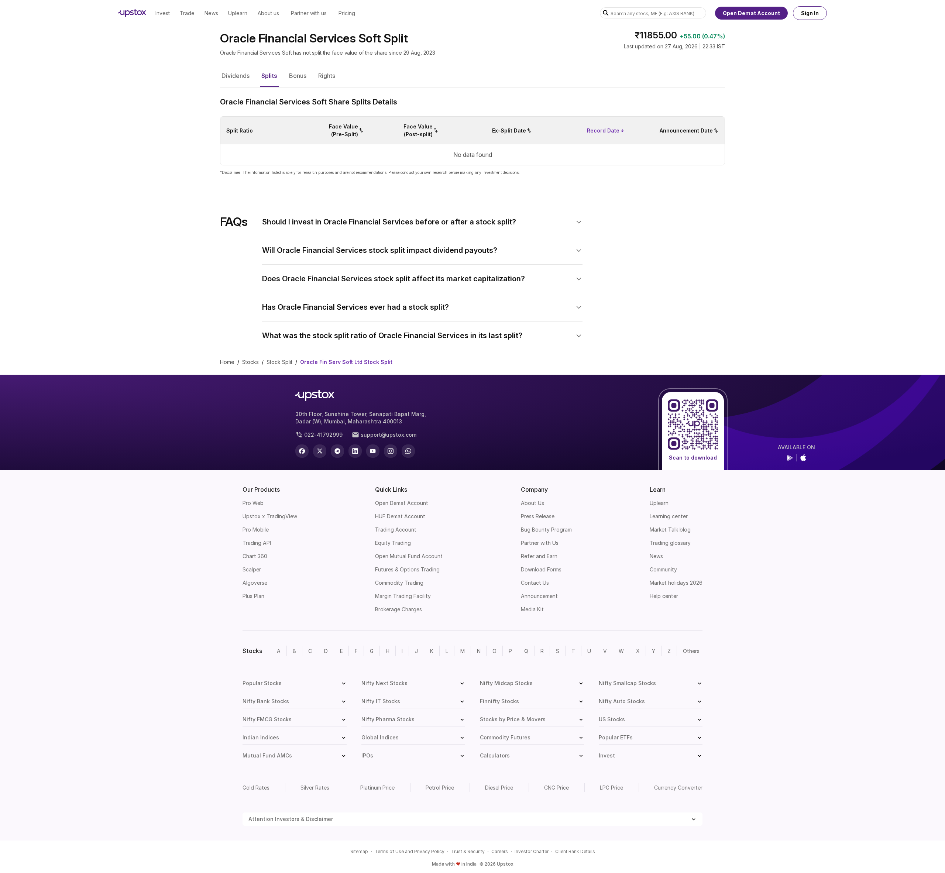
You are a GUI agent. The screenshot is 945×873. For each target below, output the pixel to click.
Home (227, 362)
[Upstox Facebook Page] (302, 451)
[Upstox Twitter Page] (319, 451)
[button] (235, 75)
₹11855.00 (656, 35)
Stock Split (279, 362)
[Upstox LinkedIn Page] (355, 451)
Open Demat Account (751, 13)
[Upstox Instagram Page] (390, 451)
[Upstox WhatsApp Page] (408, 451)
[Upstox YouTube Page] (372, 451)
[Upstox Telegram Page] (337, 451)
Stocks (250, 362)
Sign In (810, 13)
